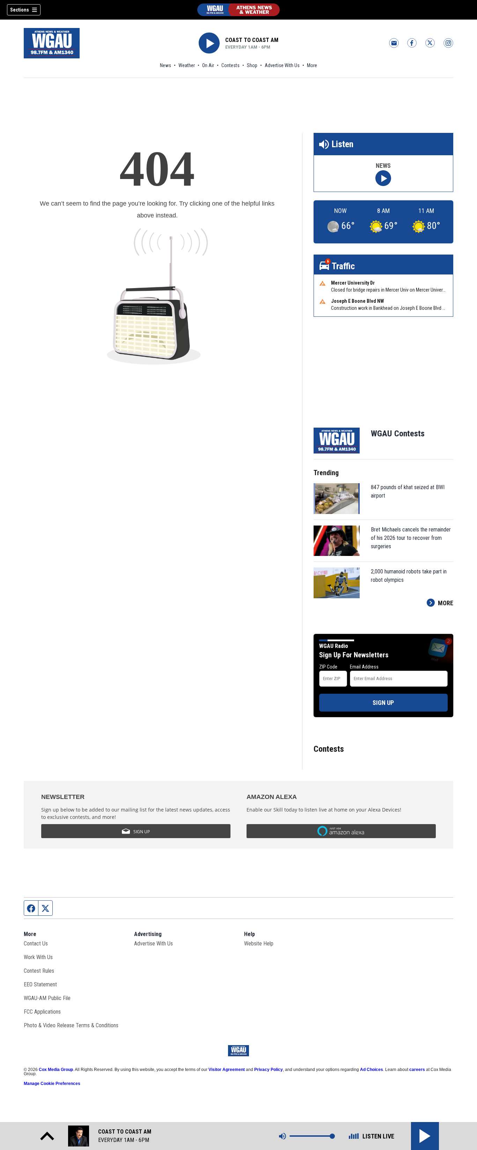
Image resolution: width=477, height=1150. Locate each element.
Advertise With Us (282, 65)
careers (417, 1069)
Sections (19, 10)
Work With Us (38, 957)
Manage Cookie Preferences (52, 1083)
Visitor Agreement (226, 1069)
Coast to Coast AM (251, 40)
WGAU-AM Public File (47, 998)
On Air (208, 65)
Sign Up (383, 702)
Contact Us (36, 943)
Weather (186, 65)
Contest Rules (39, 970)
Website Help (258, 943)
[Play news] (383, 178)
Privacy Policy (268, 1069)
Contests (230, 65)
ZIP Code (328, 667)
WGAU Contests (398, 433)
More (312, 65)
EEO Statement (40, 984)
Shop (252, 65)
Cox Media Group (56, 1069)
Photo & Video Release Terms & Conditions (71, 1025)
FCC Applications (42, 1011)
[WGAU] (238, 10)
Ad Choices (371, 1069)
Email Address (364, 667)
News (165, 65)
